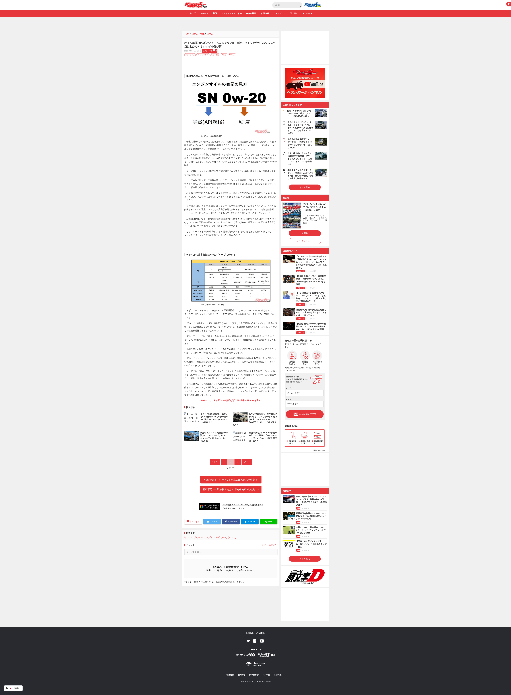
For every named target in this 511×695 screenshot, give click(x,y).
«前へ (215, 461)
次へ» (247, 461)
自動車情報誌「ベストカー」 (195, 5)
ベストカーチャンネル (232, 13)
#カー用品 (215, 55)
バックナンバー (304, 241)
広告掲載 (277, 675)
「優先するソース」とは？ (233, 508)
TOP (186, 33)
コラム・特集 (198, 33)
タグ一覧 (266, 675)
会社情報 (230, 675)
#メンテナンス (203, 55)
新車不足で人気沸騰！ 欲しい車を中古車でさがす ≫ (231, 489)
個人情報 (241, 675)
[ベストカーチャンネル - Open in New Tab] (305, 83)
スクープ (204, 13)
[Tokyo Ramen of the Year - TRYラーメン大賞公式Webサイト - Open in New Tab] (255, 664)
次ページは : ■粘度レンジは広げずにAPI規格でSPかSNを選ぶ (231, 400)
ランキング (191, 13)
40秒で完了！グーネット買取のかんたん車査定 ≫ (231, 479)
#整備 (224, 55)
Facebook (254, 641)
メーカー (289, 388)
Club (313, 5)
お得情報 (265, 13)
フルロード (307, 13)
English (250, 633)
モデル (288, 399)
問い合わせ (254, 675)
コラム (210, 33)
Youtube (262, 641)
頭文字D (294, 13)
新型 (215, 13)
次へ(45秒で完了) (305, 414)
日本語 (261, 633)
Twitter (248, 641)
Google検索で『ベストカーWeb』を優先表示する (242, 504)
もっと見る (304, 187)
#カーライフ (190, 55)
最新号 (305, 233)
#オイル (232, 55)
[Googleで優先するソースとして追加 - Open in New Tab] (209, 506)
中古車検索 (251, 13)
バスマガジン (279, 13)
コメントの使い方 (268, 545)
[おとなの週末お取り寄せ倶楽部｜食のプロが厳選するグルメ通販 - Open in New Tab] (245, 655)
